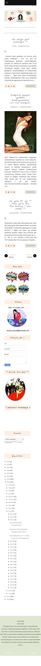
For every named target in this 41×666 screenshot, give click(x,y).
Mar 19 (12, 553)
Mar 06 (12, 579)
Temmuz (11, 499)
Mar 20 (12, 550)
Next (30, 46)
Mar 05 (12, 582)
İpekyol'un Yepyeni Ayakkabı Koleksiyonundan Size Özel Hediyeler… (20, 99)
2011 (8, 596)
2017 (8, 467)
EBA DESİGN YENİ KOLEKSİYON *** (20, 40)
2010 (8, 599)
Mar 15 (12, 558)
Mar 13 (12, 564)
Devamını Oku (30, 86)
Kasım (10, 488)
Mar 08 (12, 573)
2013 (8, 479)
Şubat (10, 590)
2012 (8, 482)
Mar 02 (12, 585)
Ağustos (11, 496)
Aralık (10, 485)
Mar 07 (12, 576)
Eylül (9, 493)
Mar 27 (12, 520)
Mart (9, 511)
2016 (8, 470)
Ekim (9, 491)
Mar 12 (12, 567)
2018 (8, 464)
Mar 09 (12, 570)
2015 (8, 473)
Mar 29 (12, 517)
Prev (25, 46)
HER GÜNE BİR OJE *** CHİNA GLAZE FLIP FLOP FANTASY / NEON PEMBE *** (20, 205)
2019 (8, 461)
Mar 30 (12, 514)
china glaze (14, 213)
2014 (8, 476)
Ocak (10, 593)
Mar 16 (12, 556)
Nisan (10, 508)
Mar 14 (12, 561)
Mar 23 (12, 544)
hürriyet (14, 107)
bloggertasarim (9, 653)
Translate (19, 442)
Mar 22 (12, 547)
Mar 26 (12, 541)
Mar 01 (12, 588)
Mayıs (10, 505)
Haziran (10, 502)
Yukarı (32, 653)
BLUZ (14, 46)
